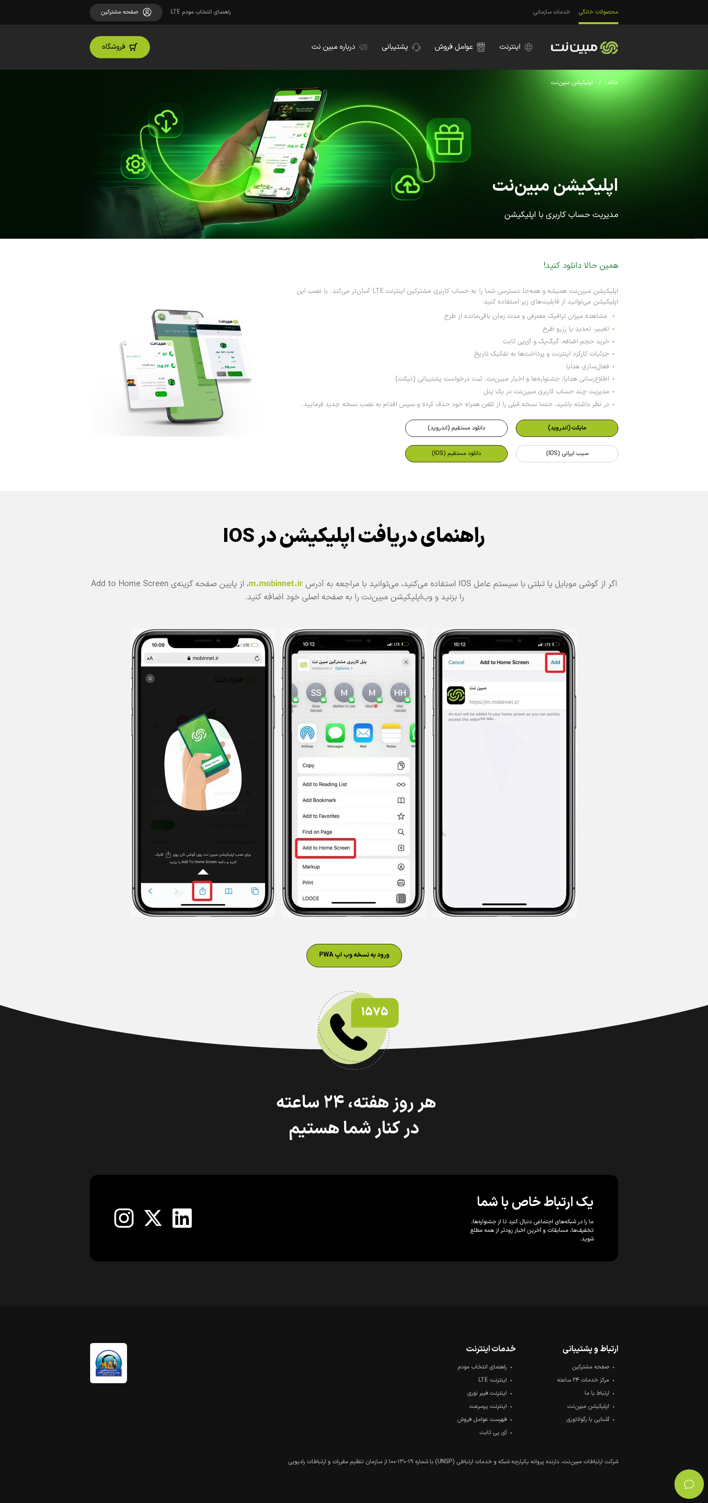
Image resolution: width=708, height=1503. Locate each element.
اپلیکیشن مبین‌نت (588, 1406)
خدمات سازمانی (551, 12)
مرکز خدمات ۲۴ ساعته (583, 1380)
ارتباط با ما (597, 1393)
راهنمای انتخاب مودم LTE (201, 12)
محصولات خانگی (598, 12)
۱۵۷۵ (374, 1012)
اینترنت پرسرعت (488, 1406)
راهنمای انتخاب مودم (482, 1367)
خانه (613, 82)
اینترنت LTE (493, 1380)
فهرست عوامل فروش (482, 1419)
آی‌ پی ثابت (493, 1432)
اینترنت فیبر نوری (487, 1393)
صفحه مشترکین (590, 1367)
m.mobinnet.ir (276, 584)
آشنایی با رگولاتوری (587, 1419)
